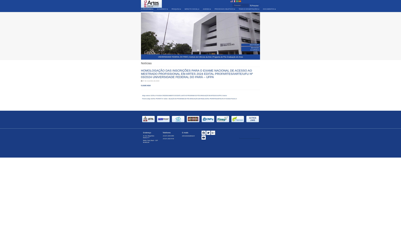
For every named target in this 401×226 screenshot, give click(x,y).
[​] (204, 133)
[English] (231, 1)
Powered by (250, 141)
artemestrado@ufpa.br (188, 136)
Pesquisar (255, 5)
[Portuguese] (237, 1)
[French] (234, 1)
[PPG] (151, 3)
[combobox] (239, 5)
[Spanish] (240, 1)
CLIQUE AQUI (146, 85)
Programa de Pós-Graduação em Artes (228, 57)
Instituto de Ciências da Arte (200, 57)
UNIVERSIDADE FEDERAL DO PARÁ (173, 57)
